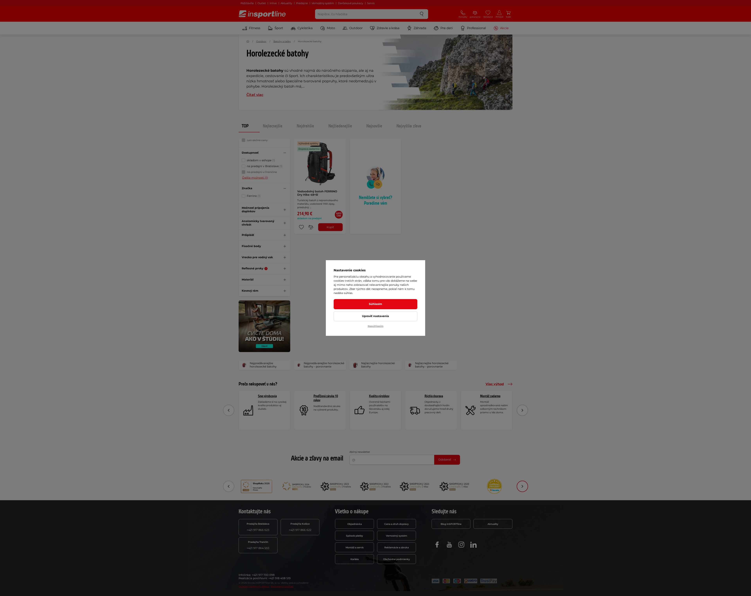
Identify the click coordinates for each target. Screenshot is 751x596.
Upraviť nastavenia (375, 316)
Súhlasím (375, 304)
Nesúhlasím (376, 326)
